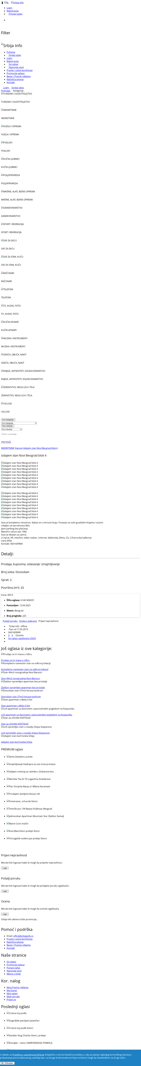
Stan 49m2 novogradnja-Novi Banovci (20, 678)
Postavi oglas (15, 13)
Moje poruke (13, 996)
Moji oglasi (12, 993)
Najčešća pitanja (15, 79)
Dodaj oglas (14, 55)
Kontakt (11, 82)
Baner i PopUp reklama (19, 76)
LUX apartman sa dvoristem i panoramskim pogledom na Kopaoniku (36, 714)
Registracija (13, 10)
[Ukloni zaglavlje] (9, 20)
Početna (11, 52)
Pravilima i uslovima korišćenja (28, 1054)
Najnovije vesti (16, 67)
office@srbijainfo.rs (23, 935)
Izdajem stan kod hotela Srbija (16, 742)
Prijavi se (11, 999)
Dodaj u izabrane (28, 621)
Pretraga (6, 90)
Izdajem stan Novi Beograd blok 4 (40, 448)
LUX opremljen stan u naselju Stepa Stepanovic (25, 732)
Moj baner (12, 990)
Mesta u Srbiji (14, 973)
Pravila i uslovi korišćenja (19, 70)
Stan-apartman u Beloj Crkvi (15, 705)
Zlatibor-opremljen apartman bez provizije (23, 687)
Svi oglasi (13, 64)
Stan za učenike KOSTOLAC (15, 723)
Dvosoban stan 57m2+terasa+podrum (21, 696)
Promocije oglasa (16, 73)
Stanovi (19, 448)
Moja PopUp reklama (17, 987)
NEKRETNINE (7, 448)
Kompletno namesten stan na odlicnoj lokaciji (24, 669)
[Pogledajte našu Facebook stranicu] (6, 2)
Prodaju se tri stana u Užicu (15, 660)
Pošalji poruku (10, 621)
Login (9, 7)
